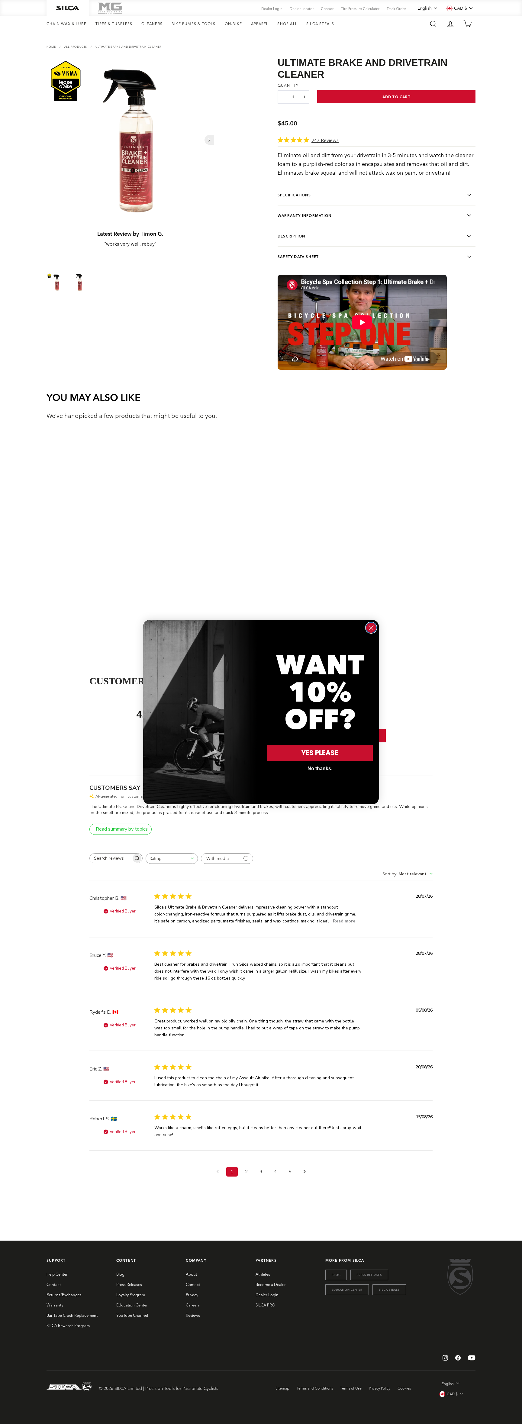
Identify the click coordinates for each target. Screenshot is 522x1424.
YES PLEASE (319, 752)
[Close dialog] (371, 627)
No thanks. (320, 768)
